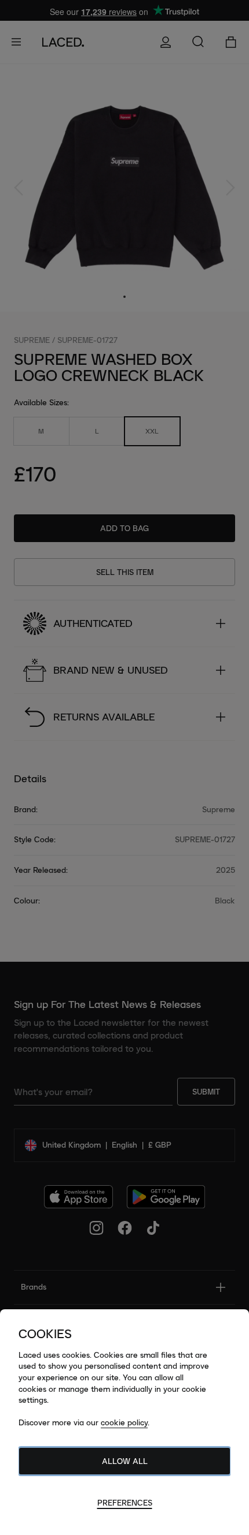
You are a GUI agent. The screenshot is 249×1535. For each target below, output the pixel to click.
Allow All (125, 1461)
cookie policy (124, 1422)
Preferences (124, 1502)
